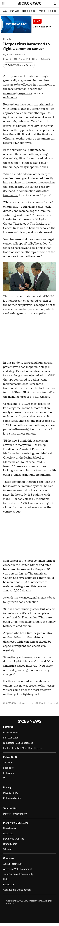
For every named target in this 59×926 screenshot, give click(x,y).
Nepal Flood (28, 10)
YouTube (8, 762)
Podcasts (8, 833)
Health (7, 39)
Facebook (8, 768)
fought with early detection (20, 602)
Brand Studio (10, 844)
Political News (11, 732)
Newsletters (9, 828)
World (42, 10)
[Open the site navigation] (10, 3)
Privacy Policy (10, 793)
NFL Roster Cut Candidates (18, 743)
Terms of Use (10, 808)
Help (5, 879)
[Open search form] (55, 3)
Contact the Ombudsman (17, 889)
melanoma (10, 97)
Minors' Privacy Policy (15, 814)
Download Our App (13, 838)
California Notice (12, 798)
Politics (52, 10)
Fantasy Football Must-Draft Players (22, 748)
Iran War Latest (11, 737)
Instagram (8, 773)
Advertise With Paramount (17, 869)
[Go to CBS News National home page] (29, 3)
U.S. (5, 10)
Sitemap (7, 849)
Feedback (8, 884)
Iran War (14, 10)
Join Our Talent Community (18, 874)
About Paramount (12, 864)
